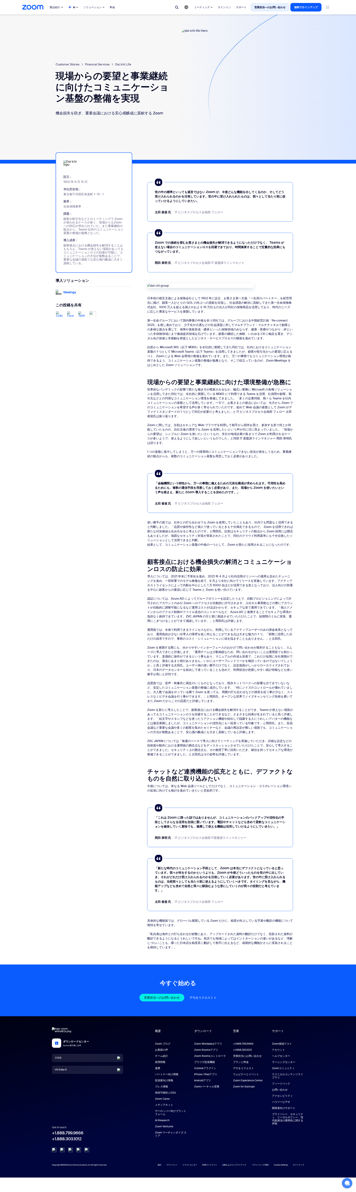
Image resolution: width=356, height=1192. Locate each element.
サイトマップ (298, 1165)
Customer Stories (67, 64)
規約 (159, 1165)
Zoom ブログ (162, 1043)
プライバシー (171, 1165)
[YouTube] (70, 1150)
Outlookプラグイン (205, 1068)
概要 (158, 1031)
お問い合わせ (280, 1089)
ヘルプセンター (281, 1056)
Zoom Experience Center (248, 1080)
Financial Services (97, 64)
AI (74, 7)
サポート (241, 7)
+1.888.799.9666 (67, 1133)
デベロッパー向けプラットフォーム (170, 1112)
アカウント (278, 1049)
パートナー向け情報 (166, 1074)
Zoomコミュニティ (283, 1068)
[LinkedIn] (54, 1150)
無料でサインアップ (306, 7)
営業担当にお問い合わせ (247, 1056)
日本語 (58, 1057)
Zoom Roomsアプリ (206, 1049)
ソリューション (92, 7)
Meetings (69, 292)
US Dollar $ (61, 1069)
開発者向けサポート (283, 1108)
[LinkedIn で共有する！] (59, 314)
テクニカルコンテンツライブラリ (287, 1076)
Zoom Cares (162, 1098)
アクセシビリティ (282, 1095)
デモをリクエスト (203, 998)
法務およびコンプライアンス (234, 1165)
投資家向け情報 (164, 1080)
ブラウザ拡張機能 (204, 1062)
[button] (347, 1183)
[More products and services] (328, 7)
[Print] (92, 314)
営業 (236, 1031)
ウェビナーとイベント (246, 1074)
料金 (112, 7)
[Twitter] (62, 1150)
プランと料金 (241, 1062)
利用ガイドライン (209, 1165)
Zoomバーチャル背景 (206, 1086)
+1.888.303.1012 (67, 1139)
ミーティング (202, 7)
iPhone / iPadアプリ (205, 1074)
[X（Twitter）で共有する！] (81, 314)
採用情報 (160, 1062)
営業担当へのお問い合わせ (270, 7)
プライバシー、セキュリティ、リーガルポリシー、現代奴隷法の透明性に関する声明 (287, 1118)
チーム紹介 (161, 1056)
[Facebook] (78, 1150)
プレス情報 (161, 1086)
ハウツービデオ (281, 1102)
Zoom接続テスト (282, 1043)
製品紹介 (55, 7)
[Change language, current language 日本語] (186, 7)
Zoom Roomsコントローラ (210, 1056)
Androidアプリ (202, 1080)
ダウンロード (203, 1031)
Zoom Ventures (164, 1126)
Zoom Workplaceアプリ (208, 1043)
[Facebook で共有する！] (70, 314)
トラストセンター (189, 1165)
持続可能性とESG (165, 1092)
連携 (157, 1068)
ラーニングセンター (283, 1062)
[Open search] (176, 7)
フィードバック (281, 1083)
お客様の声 (161, 1049)
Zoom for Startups (244, 1086)
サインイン (224, 7)
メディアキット (164, 1105)
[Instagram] (87, 1150)
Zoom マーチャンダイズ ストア (171, 1134)
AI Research (162, 1120)
